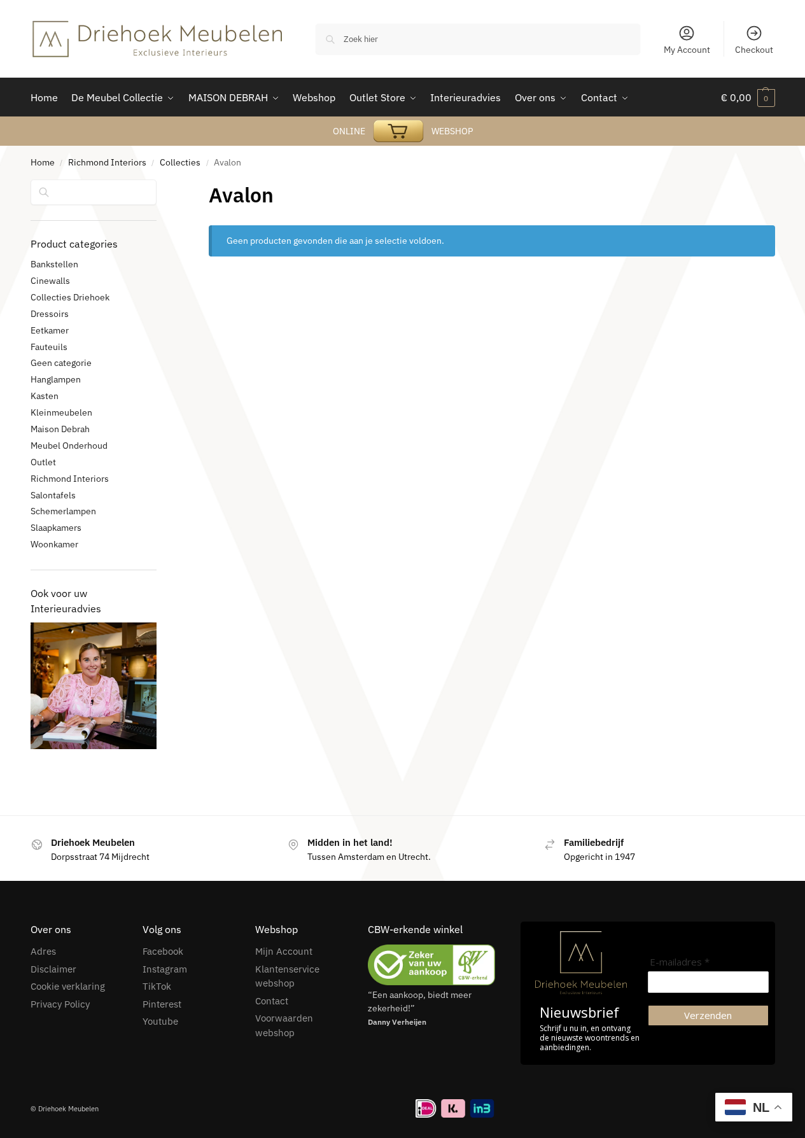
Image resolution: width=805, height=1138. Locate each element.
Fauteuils (49, 347)
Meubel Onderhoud (69, 445)
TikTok (157, 986)
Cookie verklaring (68, 986)
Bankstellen (54, 264)
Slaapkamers (56, 527)
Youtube (160, 1021)
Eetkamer (50, 330)
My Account (687, 49)
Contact (271, 1001)
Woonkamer (54, 544)
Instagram (165, 969)
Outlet (43, 462)
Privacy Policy (60, 1004)
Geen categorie (61, 363)
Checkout (754, 49)
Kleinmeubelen (61, 412)
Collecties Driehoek (70, 297)
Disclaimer (53, 969)
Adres (43, 951)
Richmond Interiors (107, 162)
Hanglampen (56, 379)
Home (43, 162)
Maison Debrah (60, 429)
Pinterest (162, 1004)
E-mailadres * (680, 962)
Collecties (180, 162)
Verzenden (708, 1015)
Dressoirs (50, 314)
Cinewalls (50, 280)
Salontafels (53, 495)
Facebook (163, 951)
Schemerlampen (63, 511)
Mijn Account (283, 951)
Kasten (45, 396)
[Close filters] (160, 187)
